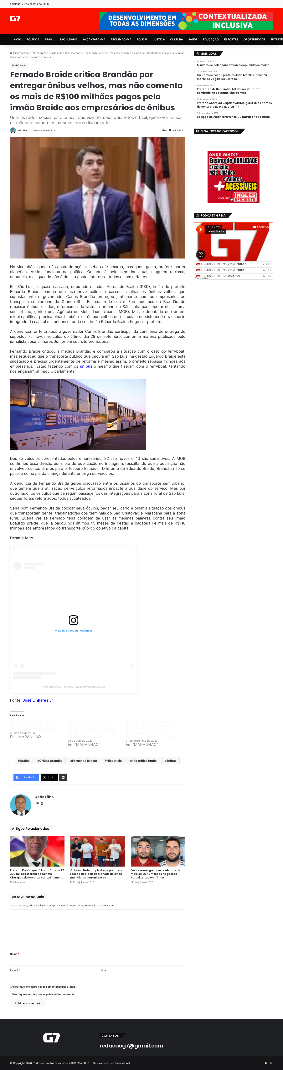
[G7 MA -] (15, 18)
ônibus (87, 366)
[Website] (37, 803)
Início (15, 52)
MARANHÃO (28, 52)
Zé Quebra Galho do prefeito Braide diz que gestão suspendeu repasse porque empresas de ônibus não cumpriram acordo (93, 729)
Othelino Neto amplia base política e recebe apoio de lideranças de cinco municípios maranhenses (96, 873)
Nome (14, 953)
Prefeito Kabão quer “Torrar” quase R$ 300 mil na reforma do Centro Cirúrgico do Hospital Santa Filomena (37, 873)
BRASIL (49, 39)
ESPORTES (231, 39)
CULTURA (176, 39)
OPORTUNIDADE (254, 39)
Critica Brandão (51, 761)
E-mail (15, 970)
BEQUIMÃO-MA (121, 39)
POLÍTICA (33, 39)
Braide (25, 761)
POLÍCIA (142, 39)
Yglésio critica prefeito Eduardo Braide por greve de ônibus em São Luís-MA (34, 725)
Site (103, 970)
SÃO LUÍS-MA (68, 39)
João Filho (22, 130)
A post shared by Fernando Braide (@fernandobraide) (73, 686)
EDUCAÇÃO (211, 39)
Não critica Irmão (144, 761)
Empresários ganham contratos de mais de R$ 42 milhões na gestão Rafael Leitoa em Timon (155, 873)
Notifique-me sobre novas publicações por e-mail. (44, 994)
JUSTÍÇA (159, 39)
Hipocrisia (114, 761)
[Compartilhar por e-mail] (63, 777)
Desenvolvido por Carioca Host (111, 1063)
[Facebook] (42, 803)
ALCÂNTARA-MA (94, 39)
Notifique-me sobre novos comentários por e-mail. (44, 986)
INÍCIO (17, 39)
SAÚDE (193, 39)
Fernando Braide (84, 761)
